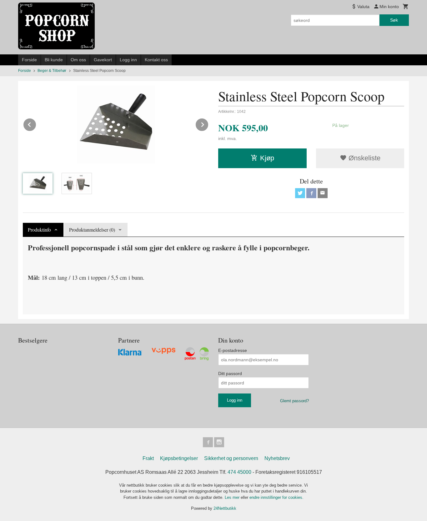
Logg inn (128, 59)
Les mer (233, 497)
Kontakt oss (156, 59)
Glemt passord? (294, 400)
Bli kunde (54, 59)
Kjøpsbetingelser (179, 458)
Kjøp (267, 158)
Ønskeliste (363, 158)
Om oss (78, 59)
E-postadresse (232, 350)
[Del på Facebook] (311, 193)
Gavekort (103, 59)
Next (208, 124)
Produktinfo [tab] (39, 229)
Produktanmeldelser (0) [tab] (92, 229)
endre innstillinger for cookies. (276, 497)
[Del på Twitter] (300, 193)
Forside (29, 59)
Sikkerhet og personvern (231, 458)
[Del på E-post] (323, 193)
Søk (394, 20)
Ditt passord (230, 373)
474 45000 (239, 472)
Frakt (148, 458)
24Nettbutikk (225, 508)
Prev (36, 124)
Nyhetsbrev (277, 458)
